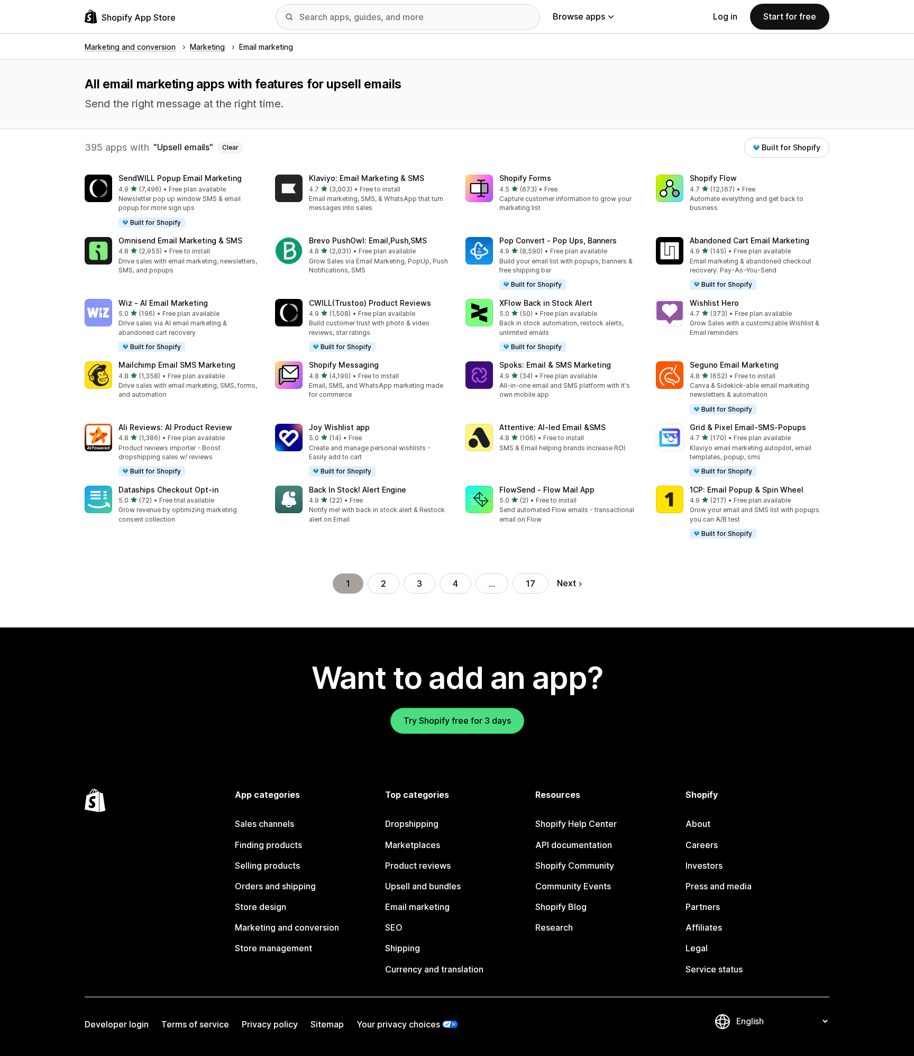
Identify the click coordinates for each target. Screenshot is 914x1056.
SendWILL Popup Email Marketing (180, 178)
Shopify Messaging (344, 364)
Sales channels (264, 823)
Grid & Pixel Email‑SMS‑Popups (748, 427)
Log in (725, 16)
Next (566, 583)
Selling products (267, 865)
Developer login (117, 1024)
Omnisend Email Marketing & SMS (180, 240)
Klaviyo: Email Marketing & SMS (366, 178)
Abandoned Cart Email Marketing (749, 240)
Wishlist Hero (714, 302)
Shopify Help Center (576, 823)
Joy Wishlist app (339, 427)
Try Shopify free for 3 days (457, 720)
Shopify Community (574, 865)
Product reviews (418, 865)
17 (530, 583)
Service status (714, 969)
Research (554, 927)
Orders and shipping (275, 886)
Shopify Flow (713, 178)
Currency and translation (434, 969)
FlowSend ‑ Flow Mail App (547, 489)
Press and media (719, 886)
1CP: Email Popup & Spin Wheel (746, 489)
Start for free (789, 16)
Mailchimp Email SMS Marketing (176, 364)
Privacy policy (270, 1024)
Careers (702, 845)
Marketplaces (412, 845)
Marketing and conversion (287, 927)
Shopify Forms (525, 178)
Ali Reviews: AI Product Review (175, 427)
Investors (704, 865)
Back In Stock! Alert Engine (357, 489)
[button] (171, 202)
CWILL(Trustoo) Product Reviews (370, 302)
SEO (394, 927)
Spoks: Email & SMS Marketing (555, 364)
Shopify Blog (561, 907)
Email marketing (417, 907)
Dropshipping (411, 823)
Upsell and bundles (423, 886)
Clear (230, 147)
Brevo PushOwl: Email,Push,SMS (368, 240)
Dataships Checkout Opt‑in (168, 489)
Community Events (573, 886)
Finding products (268, 845)
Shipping (402, 948)
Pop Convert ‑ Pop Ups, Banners (558, 240)
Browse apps (579, 16)
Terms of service (195, 1024)
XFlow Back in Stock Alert (545, 302)
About (698, 823)
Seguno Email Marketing (734, 364)
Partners (703, 907)
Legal (697, 948)
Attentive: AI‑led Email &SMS (552, 427)
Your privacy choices (398, 1024)
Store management (273, 948)
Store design (260, 907)
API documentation (573, 845)
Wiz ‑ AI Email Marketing (163, 302)
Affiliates (704, 927)
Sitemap (327, 1024)
